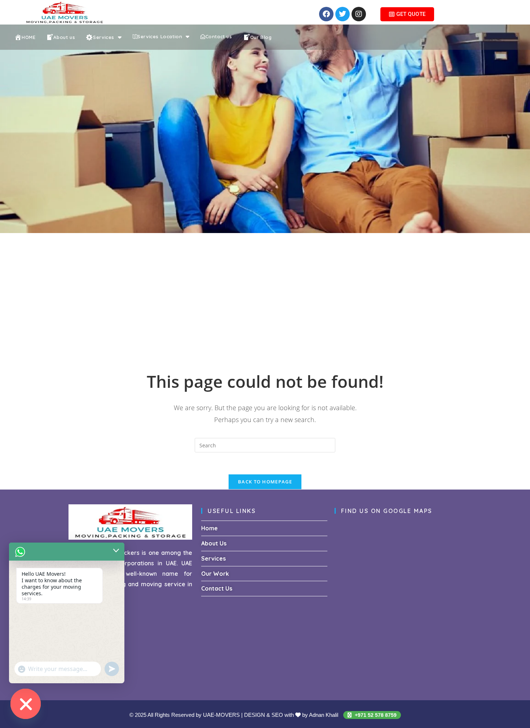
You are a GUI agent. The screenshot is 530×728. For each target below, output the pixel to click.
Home (209, 528)
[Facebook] (326, 14)
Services (213, 558)
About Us (213, 543)
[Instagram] (359, 14)
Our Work (215, 573)
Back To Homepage (265, 481)
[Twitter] (342, 14)
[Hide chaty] (25, 704)
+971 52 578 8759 (375, 715)
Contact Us (216, 588)
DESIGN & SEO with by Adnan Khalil (292, 715)
